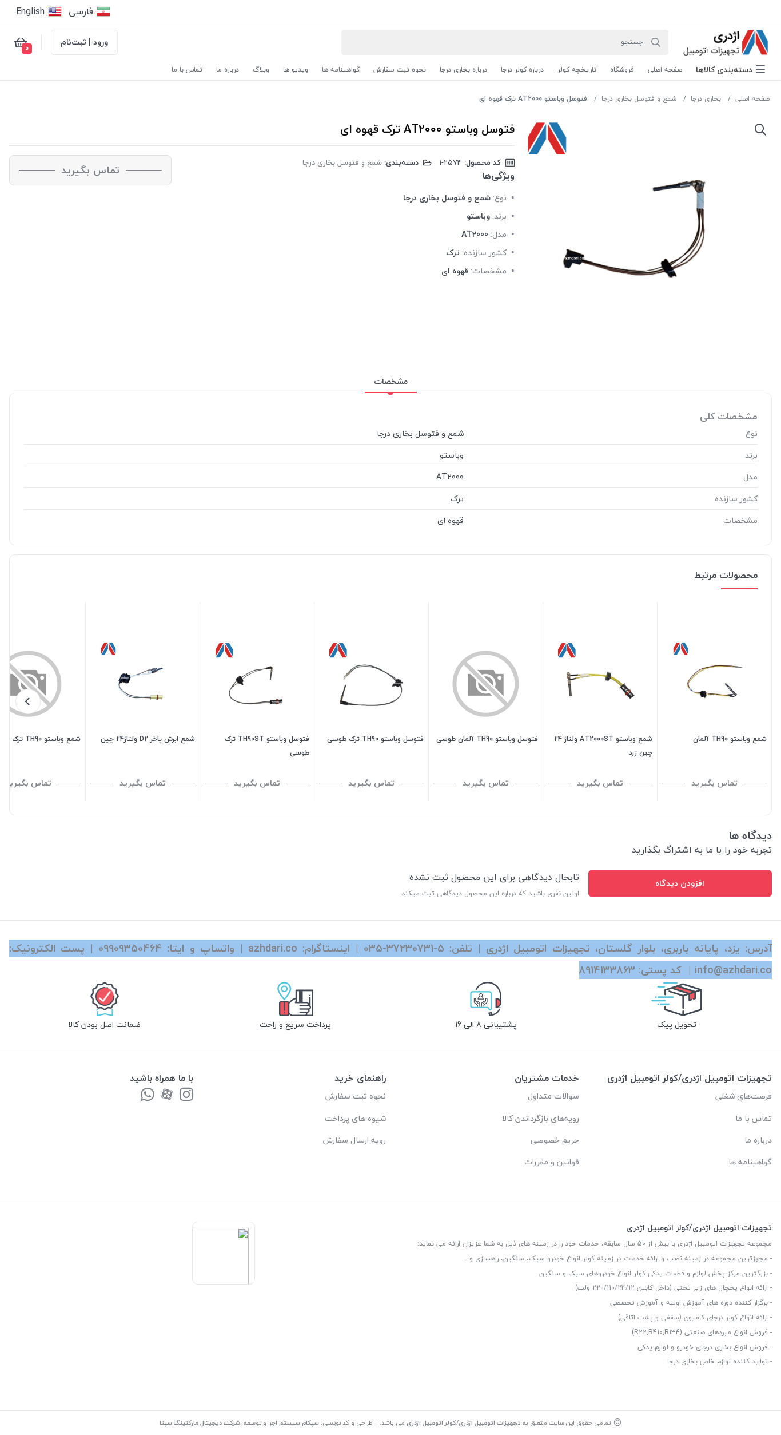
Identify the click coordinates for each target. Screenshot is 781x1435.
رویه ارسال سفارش (354, 1140)
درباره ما (758, 1140)
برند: (499, 216)
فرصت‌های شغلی (743, 1096)
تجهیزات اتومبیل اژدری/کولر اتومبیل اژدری (464, 1422)
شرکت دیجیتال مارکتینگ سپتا (200, 1422)
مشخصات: (489, 271)
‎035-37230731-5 (404, 948)
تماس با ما (753, 1118)
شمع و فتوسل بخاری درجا (638, 99)
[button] (730, 69)
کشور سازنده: (484, 252)
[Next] (28, 701)
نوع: (500, 198)
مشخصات (391, 381)
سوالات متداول (553, 1096)
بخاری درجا (706, 99)
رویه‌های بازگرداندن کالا (540, 1118)
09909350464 (130, 948)
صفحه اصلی (752, 99)
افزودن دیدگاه (679, 883)
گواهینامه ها (750, 1162)
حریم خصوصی (555, 1140)
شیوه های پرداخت (355, 1118)
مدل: (499, 234)
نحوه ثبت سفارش (355, 1096)
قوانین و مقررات (551, 1162)
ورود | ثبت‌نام (84, 42)
